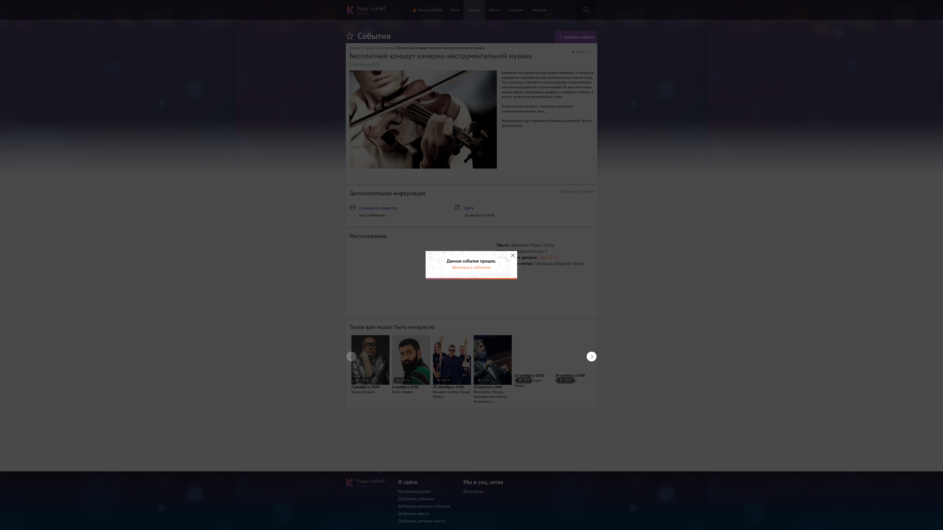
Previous (349, 354)
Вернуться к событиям (471, 267)
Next (589, 354)
